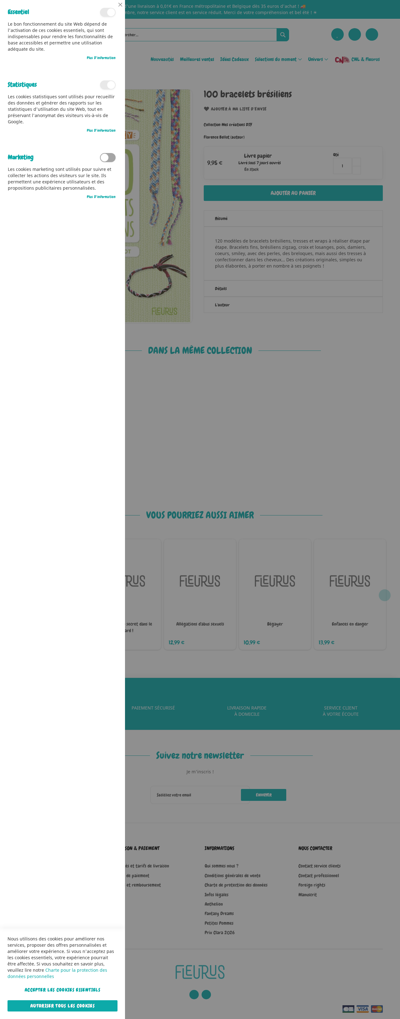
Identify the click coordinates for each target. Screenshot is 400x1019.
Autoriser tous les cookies (62, 1006)
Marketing (108, 157)
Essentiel (108, 12)
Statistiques (108, 85)
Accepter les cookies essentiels (62, 990)
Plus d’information (101, 57)
